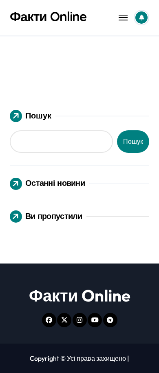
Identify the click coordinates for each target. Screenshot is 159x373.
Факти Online (48, 16)
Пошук (38, 115)
